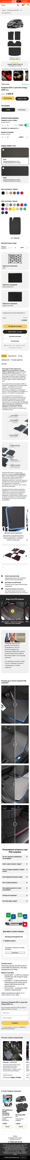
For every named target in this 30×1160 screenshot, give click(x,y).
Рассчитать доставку (15, 336)
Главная (4, 10)
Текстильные (22, 109)
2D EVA (8, 109)
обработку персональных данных (13, 1027)
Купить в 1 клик (22, 98)
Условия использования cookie (11, 1157)
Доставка (4, 364)
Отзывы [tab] (20, 356)
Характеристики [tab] (12, 356)
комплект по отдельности (9, 128)
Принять (23, 1157)
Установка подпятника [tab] (17, 360)
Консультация (15, 341)
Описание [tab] (4, 356)
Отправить (15, 1023)
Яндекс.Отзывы (15, 1077)
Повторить (15, 952)
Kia (21, 10)
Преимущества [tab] (6, 360)
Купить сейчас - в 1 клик (15, 331)
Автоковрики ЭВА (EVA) (13, 10)
